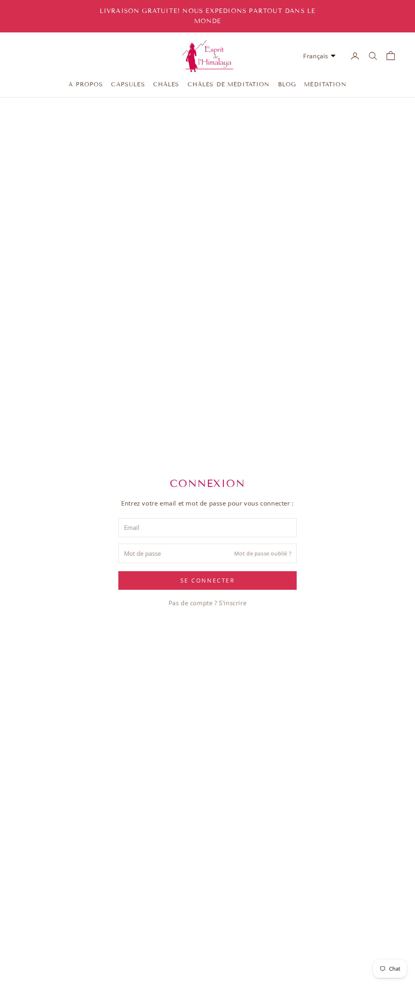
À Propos (85, 84)
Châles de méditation (229, 84)
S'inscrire (232, 603)
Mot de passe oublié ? (263, 553)
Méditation (325, 84)
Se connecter (207, 580)
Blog (287, 84)
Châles (166, 84)
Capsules (128, 84)
